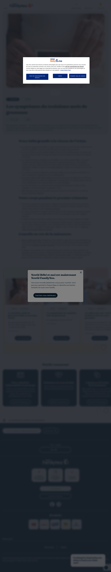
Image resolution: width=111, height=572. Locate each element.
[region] (56, 70)
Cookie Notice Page (65, 70)
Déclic (60, 76)
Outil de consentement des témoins (37, 76)
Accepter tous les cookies (77, 76)
